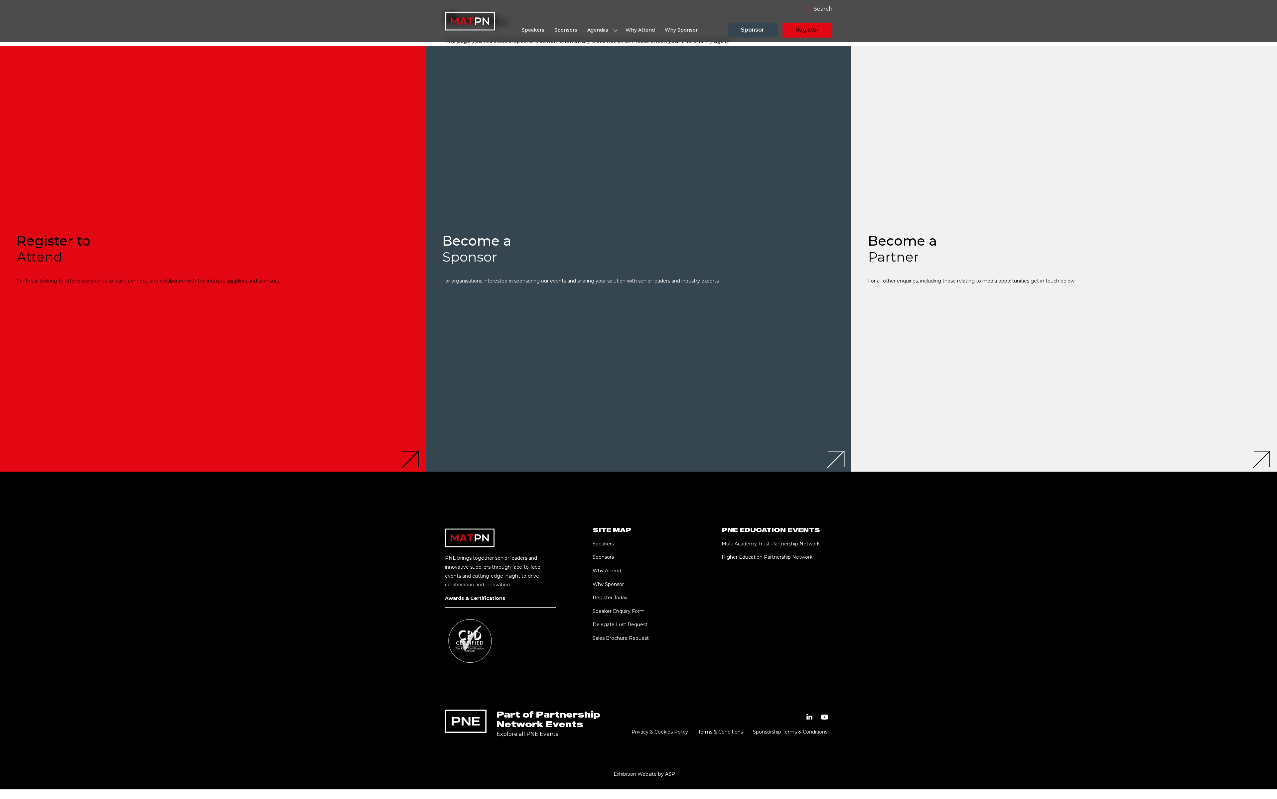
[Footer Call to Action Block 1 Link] (213, 259)
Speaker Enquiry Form (618, 611)
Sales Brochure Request (621, 638)
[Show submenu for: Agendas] (615, 30)
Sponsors (565, 30)
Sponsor (752, 30)
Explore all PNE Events (527, 734)
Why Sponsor (681, 30)
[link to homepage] (470, 21)
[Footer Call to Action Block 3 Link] (1064, 259)
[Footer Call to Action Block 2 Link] (638, 259)
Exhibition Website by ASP (644, 774)
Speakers (533, 30)
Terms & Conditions (720, 732)
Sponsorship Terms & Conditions (790, 732)
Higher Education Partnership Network (767, 557)
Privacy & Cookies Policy (660, 732)
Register (807, 30)
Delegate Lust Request (620, 625)
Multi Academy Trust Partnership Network (771, 544)
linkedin (809, 717)
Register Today (610, 598)
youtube (824, 717)
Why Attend (640, 30)
